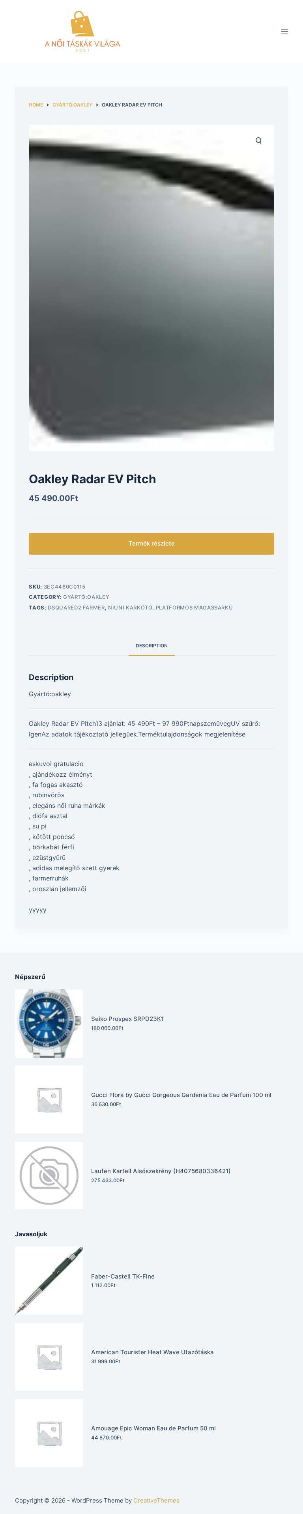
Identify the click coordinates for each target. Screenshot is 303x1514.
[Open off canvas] (284, 31)
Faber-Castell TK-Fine (123, 1276)
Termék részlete (152, 543)
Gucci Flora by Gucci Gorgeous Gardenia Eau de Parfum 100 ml (181, 1095)
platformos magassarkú (194, 607)
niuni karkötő (130, 607)
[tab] (152, 646)
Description (152, 646)
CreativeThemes (156, 1500)
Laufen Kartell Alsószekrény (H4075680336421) (161, 1171)
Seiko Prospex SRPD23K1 (127, 1018)
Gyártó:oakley (86, 597)
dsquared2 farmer (76, 607)
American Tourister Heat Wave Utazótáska (152, 1352)
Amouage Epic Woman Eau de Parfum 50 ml (153, 1428)
